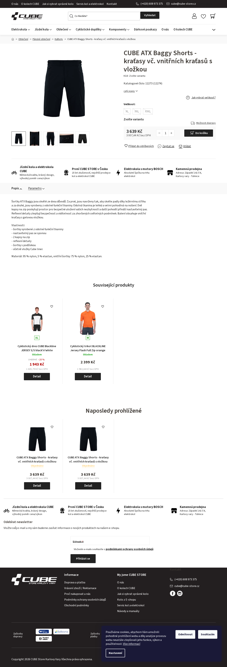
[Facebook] (172, 593)
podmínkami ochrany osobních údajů (129, 549)
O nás (14, 4)
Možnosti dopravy (206, 123)
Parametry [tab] (35, 188)
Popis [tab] (15, 188)
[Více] (214, 28)
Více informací (131, 644)
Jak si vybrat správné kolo (58, 4)
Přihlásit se (83, 559)
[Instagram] (179, 593)
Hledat (149, 15)
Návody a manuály (128, 611)
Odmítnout (185, 634)
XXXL (148, 111)
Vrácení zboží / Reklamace (80, 588)
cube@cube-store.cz (183, 4)
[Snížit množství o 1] (159, 133)
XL (127, 111)
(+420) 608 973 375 (152, 4)
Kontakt (112, 4)
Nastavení (115, 653)
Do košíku (201, 133)
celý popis (129, 91)
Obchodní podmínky (76, 605)
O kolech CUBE (30, 4)
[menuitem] (21, 29)
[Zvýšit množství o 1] (171, 133)
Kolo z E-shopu (126, 600)
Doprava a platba (74, 582)
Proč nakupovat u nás (77, 594)
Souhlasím (208, 634)
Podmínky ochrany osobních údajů (85, 600)
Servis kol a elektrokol (90, 4)
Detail (37, 376)
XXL (137, 111)
